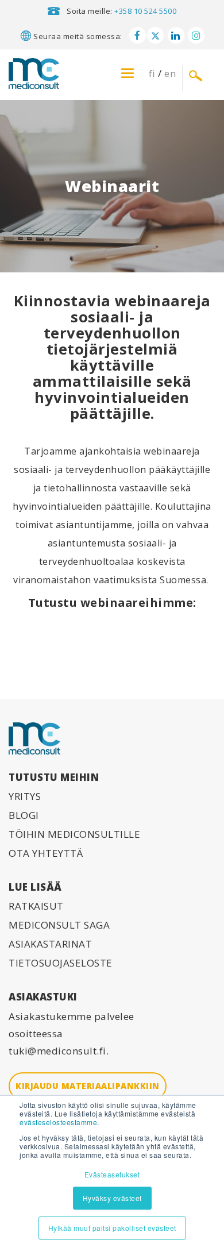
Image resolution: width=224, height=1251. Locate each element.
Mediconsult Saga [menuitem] (59, 924)
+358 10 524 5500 (145, 11)
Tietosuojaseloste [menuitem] (61, 962)
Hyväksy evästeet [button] (112, 1198)
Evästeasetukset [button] (112, 1174)
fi (152, 73)
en (170, 73)
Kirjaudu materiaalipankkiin (88, 1085)
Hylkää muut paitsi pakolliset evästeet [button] (112, 1228)
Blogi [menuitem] (24, 815)
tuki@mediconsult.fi (57, 1050)
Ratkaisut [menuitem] (36, 906)
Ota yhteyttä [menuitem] (46, 853)
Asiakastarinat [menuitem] (50, 943)
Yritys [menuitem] (25, 796)
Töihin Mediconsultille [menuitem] (74, 834)
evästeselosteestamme (58, 1122)
